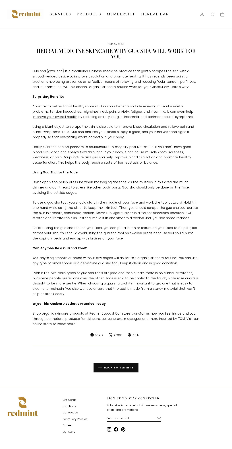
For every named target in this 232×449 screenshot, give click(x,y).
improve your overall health (55, 117)
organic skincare (55, 313)
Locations (69, 406)
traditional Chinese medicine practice (102, 71)
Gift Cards (69, 400)
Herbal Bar (155, 14)
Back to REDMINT (118, 367)
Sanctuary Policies (75, 419)
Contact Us (70, 412)
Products (89, 14)
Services (60, 14)
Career (67, 425)
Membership (121, 14)
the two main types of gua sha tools (73, 273)
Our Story (69, 432)
